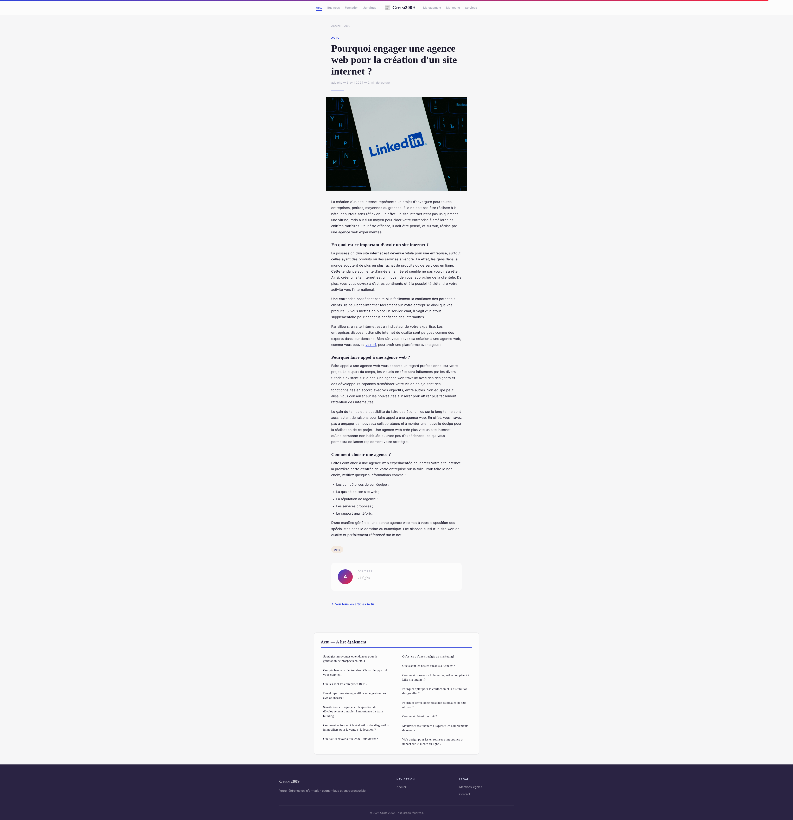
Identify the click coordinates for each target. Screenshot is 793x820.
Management (432, 7)
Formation (351, 7)
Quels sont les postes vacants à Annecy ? (428, 665)
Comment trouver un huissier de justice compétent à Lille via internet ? (435, 677)
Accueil (336, 25)
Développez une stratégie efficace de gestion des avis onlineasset (354, 695)
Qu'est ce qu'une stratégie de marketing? (428, 656)
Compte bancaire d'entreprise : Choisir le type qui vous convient (355, 672)
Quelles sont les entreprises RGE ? (345, 684)
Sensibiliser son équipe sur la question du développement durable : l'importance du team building (353, 711)
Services (471, 7)
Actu (319, 7)
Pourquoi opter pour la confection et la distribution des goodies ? (435, 691)
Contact (464, 794)
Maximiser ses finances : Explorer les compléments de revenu (435, 728)
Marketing (453, 7)
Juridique (369, 7)
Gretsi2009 (400, 7)
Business (333, 7)
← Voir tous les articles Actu (352, 604)
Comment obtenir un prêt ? (419, 716)
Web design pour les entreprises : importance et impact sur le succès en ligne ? (432, 741)
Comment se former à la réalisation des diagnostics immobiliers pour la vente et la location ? (356, 727)
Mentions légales (470, 787)
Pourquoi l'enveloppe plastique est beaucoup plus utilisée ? (434, 705)
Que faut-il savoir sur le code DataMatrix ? (350, 738)
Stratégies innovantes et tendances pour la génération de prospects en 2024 (350, 658)
